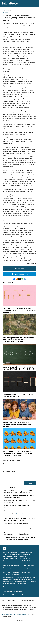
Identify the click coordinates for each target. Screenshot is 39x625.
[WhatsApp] (22, 279)
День (13, 514)
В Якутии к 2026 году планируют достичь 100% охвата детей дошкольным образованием (18, 491)
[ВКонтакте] (14, 279)
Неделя (18, 514)
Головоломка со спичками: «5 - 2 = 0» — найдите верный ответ (19, 395)
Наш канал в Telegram (21, 274)
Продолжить (19, 620)
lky (15, 587)
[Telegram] (25, 279)
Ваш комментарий (9, 471)
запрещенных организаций (19, 579)
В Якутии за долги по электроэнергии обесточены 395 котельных (19, 501)
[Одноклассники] (17, 279)
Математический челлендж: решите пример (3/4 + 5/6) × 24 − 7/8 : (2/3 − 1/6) (19, 368)
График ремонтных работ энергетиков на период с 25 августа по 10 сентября (19, 496)
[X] (19, 279)
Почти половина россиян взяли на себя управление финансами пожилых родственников (19, 506)
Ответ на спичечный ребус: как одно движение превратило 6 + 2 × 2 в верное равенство (19, 310)
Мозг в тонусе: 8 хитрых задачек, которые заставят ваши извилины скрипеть (17, 424)
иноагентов (6, 579)
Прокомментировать (19, 268)
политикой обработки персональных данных (16, 614)
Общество (5, 12)
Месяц (24, 514)
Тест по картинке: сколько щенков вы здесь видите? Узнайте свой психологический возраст (18, 339)
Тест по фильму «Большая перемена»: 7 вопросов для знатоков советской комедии (19, 519)
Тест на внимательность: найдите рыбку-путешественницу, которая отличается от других (17, 453)
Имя (4, 464)
